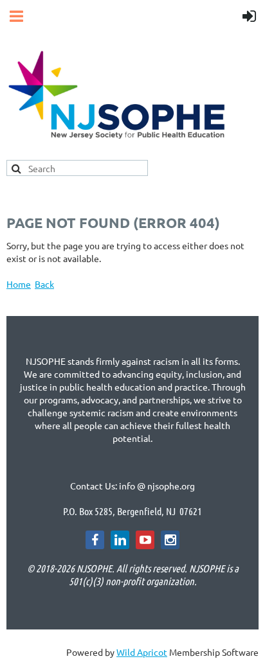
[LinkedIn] (120, 540)
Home (18, 284)
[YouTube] (145, 540)
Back (44, 284)
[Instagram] (170, 540)
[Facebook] (95, 540)
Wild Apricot (141, 652)
